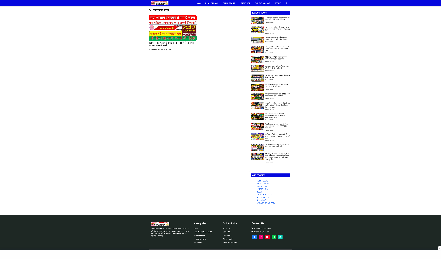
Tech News (198, 242)
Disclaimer (227, 235)
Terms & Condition (230, 242)
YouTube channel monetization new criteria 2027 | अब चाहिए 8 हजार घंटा (276, 126)
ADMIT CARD (262, 181)
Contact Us (227, 232)
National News (200, 239)
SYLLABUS (261, 200)
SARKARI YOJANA (262, 3)
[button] (287, 3)
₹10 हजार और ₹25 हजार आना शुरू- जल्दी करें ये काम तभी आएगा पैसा (276, 58)
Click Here (267, 228)
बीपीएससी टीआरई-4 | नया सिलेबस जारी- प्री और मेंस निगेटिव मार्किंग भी (277, 67)
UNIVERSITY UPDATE (266, 203)
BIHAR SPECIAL (211, 3)
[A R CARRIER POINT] (159, 3)
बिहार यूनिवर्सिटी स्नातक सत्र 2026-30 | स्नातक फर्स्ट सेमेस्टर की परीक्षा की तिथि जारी (277, 48)
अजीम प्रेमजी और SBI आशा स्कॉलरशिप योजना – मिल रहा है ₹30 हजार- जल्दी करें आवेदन (277, 136)
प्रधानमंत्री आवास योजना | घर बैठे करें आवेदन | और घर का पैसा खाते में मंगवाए (276, 38)
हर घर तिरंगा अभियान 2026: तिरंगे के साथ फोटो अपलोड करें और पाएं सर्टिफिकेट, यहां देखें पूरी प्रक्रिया (277, 105)
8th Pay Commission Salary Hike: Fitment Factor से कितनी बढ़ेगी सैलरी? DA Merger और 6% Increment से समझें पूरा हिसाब (277, 157)
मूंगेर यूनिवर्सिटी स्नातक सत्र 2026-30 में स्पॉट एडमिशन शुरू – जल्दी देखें (277, 95)
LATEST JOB (245, 3)
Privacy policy (228, 239)
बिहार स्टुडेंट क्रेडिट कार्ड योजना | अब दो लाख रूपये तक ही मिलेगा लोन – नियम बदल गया (277, 29)
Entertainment (199, 235)
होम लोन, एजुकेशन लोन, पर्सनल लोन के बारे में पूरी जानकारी (277, 76)
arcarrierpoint (155, 49)
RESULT (278, 3)
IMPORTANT (262, 186)
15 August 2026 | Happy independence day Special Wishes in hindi (275, 115)
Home (198, 3)
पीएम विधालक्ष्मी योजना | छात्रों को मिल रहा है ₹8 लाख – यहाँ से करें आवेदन (277, 146)
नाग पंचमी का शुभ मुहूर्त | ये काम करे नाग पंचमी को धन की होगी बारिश (276, 86)
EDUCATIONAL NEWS (203, 232)
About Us (226, 228)
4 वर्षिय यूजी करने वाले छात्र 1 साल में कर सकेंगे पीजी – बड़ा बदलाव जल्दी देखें (277, 19)
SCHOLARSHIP (229, 3)
